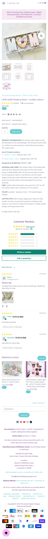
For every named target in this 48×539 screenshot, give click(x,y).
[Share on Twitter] (11, 114)
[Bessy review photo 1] (8, 297)
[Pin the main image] (14, 114)
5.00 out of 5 (30, 226)
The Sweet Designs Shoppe (30, 504)
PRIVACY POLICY (14, 496)
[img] (7, 274)
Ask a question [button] (24, 258)
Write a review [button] (24, 252)
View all (41, 358)
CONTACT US (37, 494)
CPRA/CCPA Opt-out (28, 498)
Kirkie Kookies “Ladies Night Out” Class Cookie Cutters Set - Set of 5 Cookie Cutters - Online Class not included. (36, 383)
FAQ (4, 496)
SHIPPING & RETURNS (11, 494)
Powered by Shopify (24, 506)
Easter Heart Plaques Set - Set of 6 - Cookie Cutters (11, 381)
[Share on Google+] (17, 114)
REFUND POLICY (29, 496)
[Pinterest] (21, 422)
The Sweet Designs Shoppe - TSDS (14, 95)
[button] (7, 103)
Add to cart (16, 132)
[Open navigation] (4, 3)
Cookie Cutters (32, 95)
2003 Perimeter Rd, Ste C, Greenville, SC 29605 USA (24, 472)
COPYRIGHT (26, 494)
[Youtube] (24, 422)
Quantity (5, 128)
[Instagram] (28, 422)
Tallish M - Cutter (10, 155)
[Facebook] (18, 422)
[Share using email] (20, 114)
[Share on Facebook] (8, 114)
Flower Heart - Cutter (11, 159)
